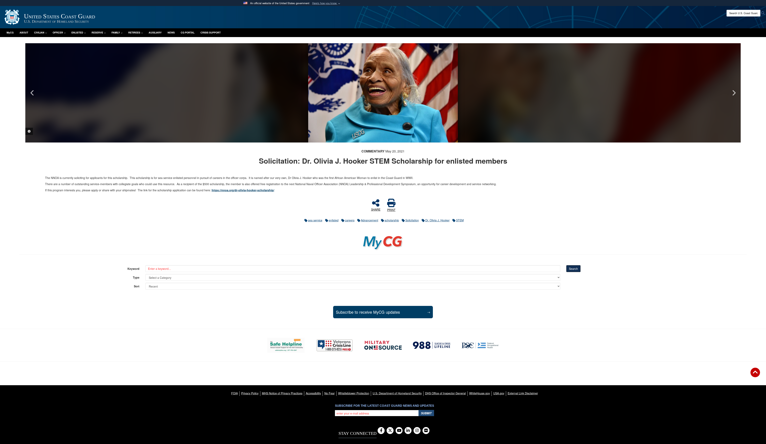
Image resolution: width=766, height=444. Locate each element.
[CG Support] (383, 345)
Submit (426, 413)
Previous (32, 93)
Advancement (369, 220)
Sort (136, 286)
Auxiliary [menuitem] (155, 32)
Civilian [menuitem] (39, 32)
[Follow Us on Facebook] (381, 431)
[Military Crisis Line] (334, 345)
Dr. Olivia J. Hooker (437, 220)
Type (136, 277)
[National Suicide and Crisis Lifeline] (431, 345)
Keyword (133, 269)
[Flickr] (425, 431)
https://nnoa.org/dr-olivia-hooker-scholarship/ (243, 190)
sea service (315, 220)
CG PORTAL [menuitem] (187, 32)
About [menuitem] (24, 32)
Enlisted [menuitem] (77, 32)
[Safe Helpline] (286, 345)
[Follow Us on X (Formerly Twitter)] (390, 431)
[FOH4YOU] (480, 345)
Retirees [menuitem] (134, 32)
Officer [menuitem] (58, 32)
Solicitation (412, 220)
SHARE (375, 209)
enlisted (334, 220)
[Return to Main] (755, 375)
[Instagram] (417, 431)
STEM (460, 220)
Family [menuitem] (116, 32)
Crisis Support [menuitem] (210, 32)
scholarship (392, 220)
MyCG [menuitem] (10, 32)
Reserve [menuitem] (97, 32)
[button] (326, 3)
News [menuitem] (171, 32)
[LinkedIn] (408, 431)
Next (734, 93)
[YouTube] (399, 431)
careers (349, 220)
